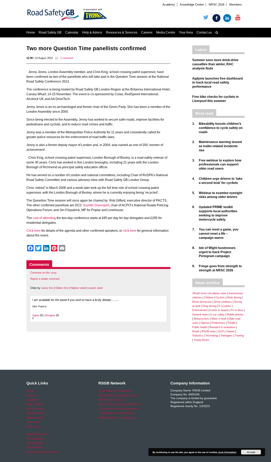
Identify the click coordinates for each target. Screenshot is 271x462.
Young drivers (201, 339)
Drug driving (209, 305)
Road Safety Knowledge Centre (118, 395)
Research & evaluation (222, 327)
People (231, 322)
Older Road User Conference (116, 417)
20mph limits (199, 293)
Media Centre (165, 32)
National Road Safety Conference (119, 404)
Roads (196, 331)
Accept (251, 452)
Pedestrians (218, 322)
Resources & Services (121, 32)
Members (235, 4)
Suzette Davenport (96, 205)
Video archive (34, 417)
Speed (230, 331)
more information (227, 452)
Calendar (71, 32)
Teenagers (227, 335)
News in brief (218, 318)
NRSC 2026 (216, 4)
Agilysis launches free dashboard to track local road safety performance (217, 82)
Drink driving (234, 297)
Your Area (186, 32)
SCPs (221, 331)
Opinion (205, 322)
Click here (33, 230)
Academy (168, 4)
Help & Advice (92, 32)
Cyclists (220, 297)
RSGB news (209, 331)
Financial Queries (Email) (42, 451)
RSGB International (110, 399)
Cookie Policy (34, 443)
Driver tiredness (223, 301)
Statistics (197, 335)
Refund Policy (35, 447)
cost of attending (44, 218)
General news (200, 314)
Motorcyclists (201, 318)
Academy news (218, 293)
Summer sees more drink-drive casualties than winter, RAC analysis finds (215, 64)
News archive (34, 413)
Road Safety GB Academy (114, 390)
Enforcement (199, 310)
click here (129, 230)
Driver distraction (202, 301)
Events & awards (219, 310)
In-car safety (217, 314)
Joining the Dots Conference (116, 413)
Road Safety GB (50, 32)
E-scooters (225, 305)
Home (30, 32)
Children (208, 297)
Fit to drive (237, 310)
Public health (199, 327)
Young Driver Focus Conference (118, 408)
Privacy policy (34, 438)
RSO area (32, 426)
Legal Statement (36, 434)
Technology (211, 335)
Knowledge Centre (192, 4)
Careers (146, 32)
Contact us (204, 32)
